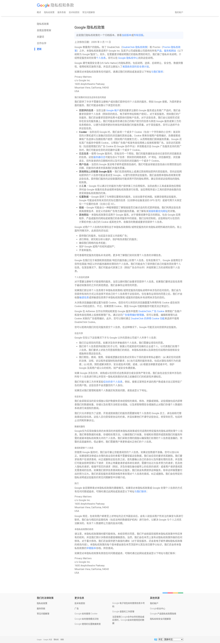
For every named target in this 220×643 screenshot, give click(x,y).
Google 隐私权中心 (128, 58)
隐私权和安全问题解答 (160, 619)
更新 (39, 49)
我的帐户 (179, 12)
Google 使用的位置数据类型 (88, 624)
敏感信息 (84, 297)
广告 (77, 608)
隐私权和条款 (62, 5)
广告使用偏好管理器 (133, 314)
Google (39, 640)
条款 (62, 640)
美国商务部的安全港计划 (135, 66)
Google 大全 (47, 640)
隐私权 (56, 640)
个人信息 (101, 58)
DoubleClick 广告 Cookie (151, 311)
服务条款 (61, 12)
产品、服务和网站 (166, 50)
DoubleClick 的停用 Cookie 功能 (148, 318)
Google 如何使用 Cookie (86, 613)
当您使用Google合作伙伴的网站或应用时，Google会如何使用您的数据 (128, 620)
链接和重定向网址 (158, 211)
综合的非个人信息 (112, 381)
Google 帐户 (112, 110)
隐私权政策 (49, 12)
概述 (39, 12)
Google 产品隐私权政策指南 (163, 613)
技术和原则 (74, 12)
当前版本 (126, 35)
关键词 (40, 36)
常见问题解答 (88, 12)
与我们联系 (157, 71)
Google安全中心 (157, 608)
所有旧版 (138, 35)
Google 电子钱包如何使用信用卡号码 (128, 605)
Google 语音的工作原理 (123, 611)
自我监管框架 (44, 30)
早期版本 (91, 548)
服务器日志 (99, 157)
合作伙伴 (41, 43)
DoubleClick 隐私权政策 (134, 47)
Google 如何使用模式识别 (87, 619)
